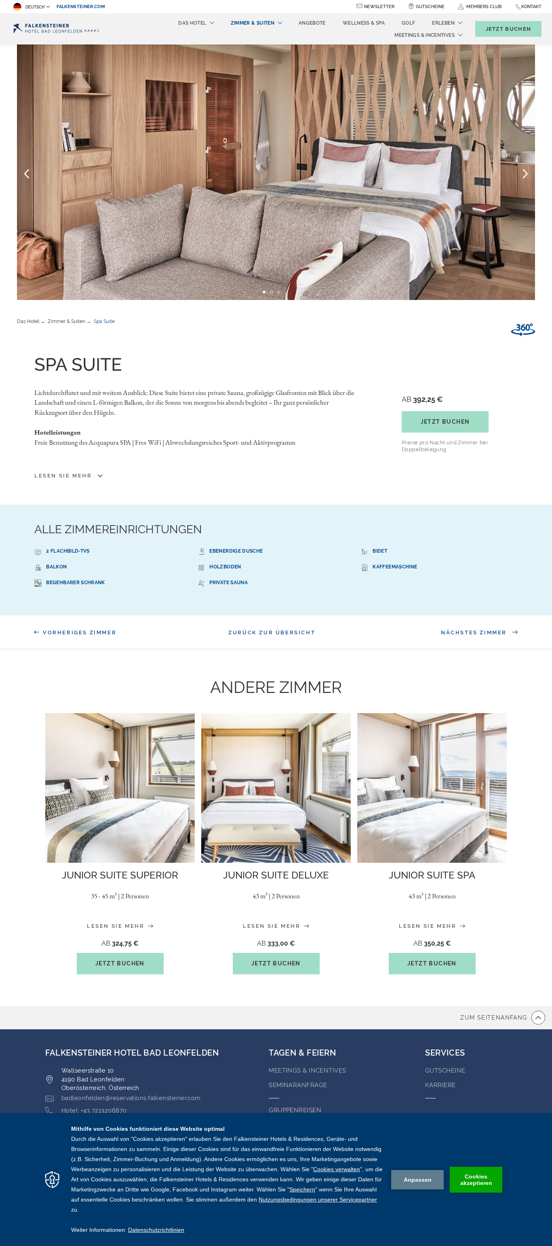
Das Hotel (28, 321)
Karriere (440, 1085)
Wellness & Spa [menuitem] (364, 23)
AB (422, 399)
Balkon (56, 567)
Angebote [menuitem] (312, 23)
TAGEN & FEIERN (302, 1053)
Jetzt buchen (445, 421)
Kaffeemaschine (395, 567)
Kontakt (531, 6)
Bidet (380, 551)
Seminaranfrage (298, 1085)
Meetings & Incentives (307, 1070)
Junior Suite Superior (120, 875)
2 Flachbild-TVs (67, 551)
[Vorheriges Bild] (26, 173)
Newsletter (379, 6)
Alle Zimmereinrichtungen (118, 529)
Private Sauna (228, 582)
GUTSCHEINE (445, 1070)
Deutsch (34, 7)
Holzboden (225, 567)
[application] (276, 1179)
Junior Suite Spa (432, 875)
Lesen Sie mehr (117, 926)
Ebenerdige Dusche (236, 551)
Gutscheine (430, 6)
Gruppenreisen (295, 1110)
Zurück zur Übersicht (271, 632)
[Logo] (56, 29)
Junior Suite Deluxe (276, 875)
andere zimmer (276, 687)
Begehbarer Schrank (75, 582)
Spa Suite (104, 321)
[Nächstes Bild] (525, 173)
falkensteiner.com (81, 6)
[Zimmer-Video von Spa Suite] (523, 329)
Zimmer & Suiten (66, 321)
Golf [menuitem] (408, 23)
